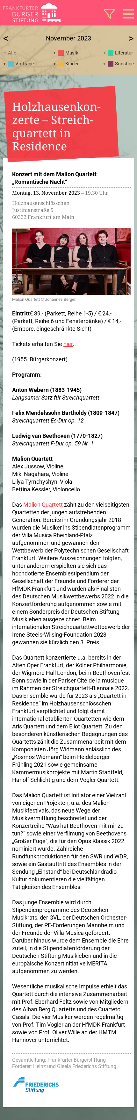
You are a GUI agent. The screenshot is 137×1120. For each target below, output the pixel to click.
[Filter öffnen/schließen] (109, 13)
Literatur (124, 53)
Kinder (72, 64)
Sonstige (124, 64)
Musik (71, 53)
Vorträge (24, 64)
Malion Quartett (43, 504)
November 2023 (68, 38)
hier (68, 344)
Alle (12, 53)
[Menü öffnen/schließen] (128, 13)
